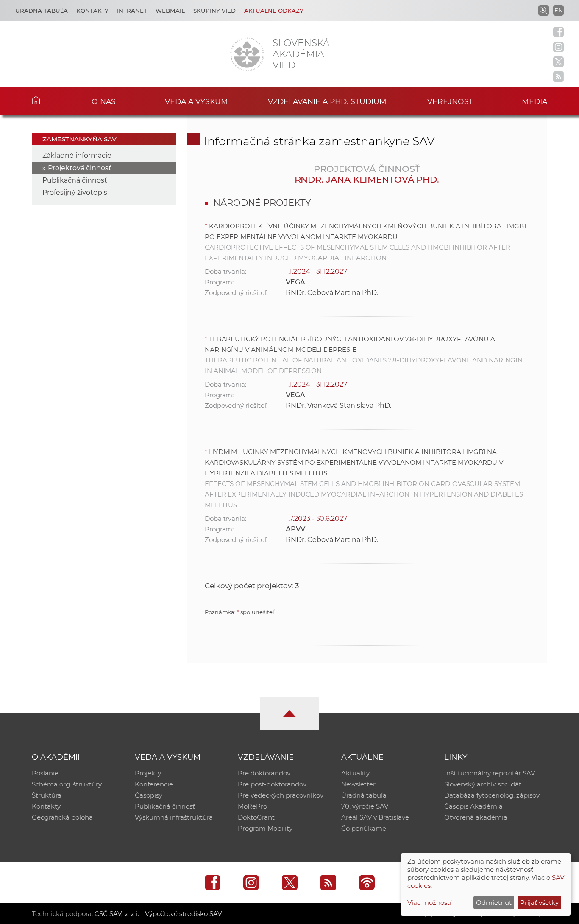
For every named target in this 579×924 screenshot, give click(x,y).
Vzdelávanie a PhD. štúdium (327, 101)
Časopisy (148, 795)
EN (558, 10)
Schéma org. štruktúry (67, 784)
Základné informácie (76, 156)
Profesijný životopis (74, 192)
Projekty (148, 773)
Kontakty (92, 10)
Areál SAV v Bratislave (375, 817)
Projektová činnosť (79, 168)
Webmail (170, 10)
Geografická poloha (62, 817)
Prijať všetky (539, 903)
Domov (49, 100)
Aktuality (355, 773)
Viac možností (429, 903)
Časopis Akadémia (473, 806)
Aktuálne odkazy (273, 10)
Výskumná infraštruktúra (174, 817)
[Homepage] (247, 54)
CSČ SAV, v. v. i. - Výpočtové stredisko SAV (158, 914)
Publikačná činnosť (74, 180)
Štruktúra (46, 795)
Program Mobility (265, 828)
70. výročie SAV (364, 806)
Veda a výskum (196, 101)
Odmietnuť (494, 903)
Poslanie (45, 773)
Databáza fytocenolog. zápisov (492, 795)
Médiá (534, 101)
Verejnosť (450, 101)
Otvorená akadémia (475, 817)
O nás (104, 101)
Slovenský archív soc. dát (482, 784)
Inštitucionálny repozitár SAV (489, 773)
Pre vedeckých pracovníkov (280, 795)
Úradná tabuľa (41, 10)
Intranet (132, 10)
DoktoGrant (256, 817)
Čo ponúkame (363, 828)
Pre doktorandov (264, 773)
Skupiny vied (214, 10)
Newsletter (358, 784)
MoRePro (252, 806)
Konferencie (154, 784)
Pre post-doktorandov (272, 784)
